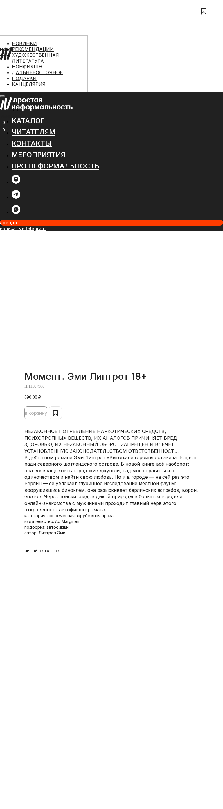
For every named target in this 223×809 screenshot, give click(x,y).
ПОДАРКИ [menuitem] (24, 78)
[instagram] (16, 182)
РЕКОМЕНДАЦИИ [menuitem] (33, 49)
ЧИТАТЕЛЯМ (12, 70)
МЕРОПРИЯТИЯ (15, 83)
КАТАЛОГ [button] (28, 120)
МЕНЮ (6, 116)
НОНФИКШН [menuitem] (27, 67)
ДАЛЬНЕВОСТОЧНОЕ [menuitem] (37, 72)
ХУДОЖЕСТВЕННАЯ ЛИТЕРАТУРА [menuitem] (35, 58)
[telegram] (16, 197)
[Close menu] (2, 96)
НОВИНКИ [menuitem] (24, 43)
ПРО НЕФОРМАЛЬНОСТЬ (25, 89)
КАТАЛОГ (9, 64)
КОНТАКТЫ (11, 76)
